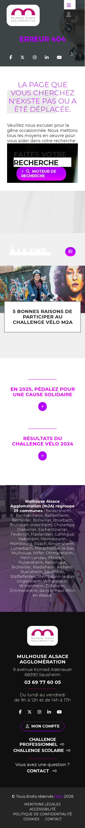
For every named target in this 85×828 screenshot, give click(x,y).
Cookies (31, 819)
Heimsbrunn (53, 539)
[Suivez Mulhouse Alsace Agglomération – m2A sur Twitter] (22, 57)
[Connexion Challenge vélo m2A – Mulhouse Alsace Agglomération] (67, 14)
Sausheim (54, 572)
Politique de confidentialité (42, 814)
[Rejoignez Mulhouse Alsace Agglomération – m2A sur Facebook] (10, 57)
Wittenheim (31, 586)
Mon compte (45, 726)
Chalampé (64, 525)
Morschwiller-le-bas (54, 548)
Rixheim (65, 567)
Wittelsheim (55, 581)
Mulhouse (21, 553)
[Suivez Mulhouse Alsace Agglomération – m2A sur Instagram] (35, 57)
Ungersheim (29, 581)
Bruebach (63, 520)
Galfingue (64, 534)
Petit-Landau (33, 558)
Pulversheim (30, 562)
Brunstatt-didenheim (31, 525)
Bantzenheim (29, 515)
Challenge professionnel (39, 742)
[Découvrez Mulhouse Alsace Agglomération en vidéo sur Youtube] (59, 57)
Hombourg (21, 543)
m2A (58, 796)
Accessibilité (43, 809)
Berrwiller (21, 520)
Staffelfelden (23, 576)
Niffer (38, 553)
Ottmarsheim (59, 553)
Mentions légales (42, 804)
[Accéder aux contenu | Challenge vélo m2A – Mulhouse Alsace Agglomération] (71, 57)
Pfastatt (56, 558)
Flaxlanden (42, 534)
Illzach (40, 543)
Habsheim (28, 539)
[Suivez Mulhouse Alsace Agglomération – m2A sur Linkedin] (47, 57)
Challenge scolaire (38, 750)
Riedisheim (44, 567)
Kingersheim (61, 543)
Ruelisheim (31, 572)
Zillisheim (55, 586)
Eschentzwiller (52, 529)
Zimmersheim (24, 590)
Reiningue (55, 562)
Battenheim (57, 515)
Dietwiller (27, 529)
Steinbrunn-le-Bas (56, 576)
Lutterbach (22, 548)
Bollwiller (42, 520)
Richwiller (21, 567)
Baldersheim (58, 511)
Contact (38, 771)
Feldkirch (20, 534)
